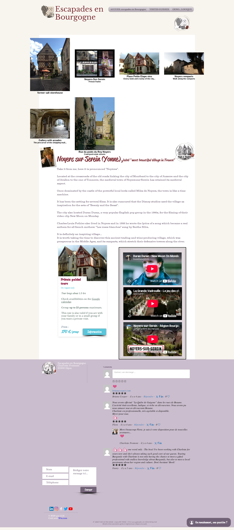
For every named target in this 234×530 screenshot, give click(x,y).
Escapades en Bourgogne (79, 13)
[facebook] (61, 509)
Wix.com (62, 518)
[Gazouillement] (66, 509)
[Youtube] (71, 509)
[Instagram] (56, 509)
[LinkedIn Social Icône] (51, 509)
